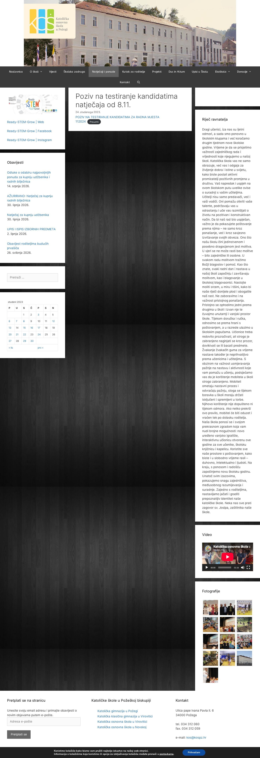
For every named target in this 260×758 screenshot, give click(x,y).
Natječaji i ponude (103, 71)
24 (39, 334)
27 (10, 341)
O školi (34, 71)
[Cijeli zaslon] (248, 567)
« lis (11, 347)
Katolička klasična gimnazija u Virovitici (125, 716)
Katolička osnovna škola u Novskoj (121, 727)
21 (17, 334)
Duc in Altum (177, 71)
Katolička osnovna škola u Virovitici (122, 721)
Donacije (242, 71)
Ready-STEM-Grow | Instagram (29, 140)
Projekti (156, 71)
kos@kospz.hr (196, 737)
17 (39, 327)
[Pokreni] (207, 567)
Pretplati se (19, 734)
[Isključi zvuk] (242, 567)
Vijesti (52, 71)
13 (10, 327)
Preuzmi (94, 121)
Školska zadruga (74, 71)
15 (24, 327)
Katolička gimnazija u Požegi (117, 711)
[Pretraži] (138, 82)
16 (31, 327)
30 (32, 341)
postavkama (167, 754)
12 (53, 321)
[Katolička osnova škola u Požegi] (130, 33)
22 (24, 334)
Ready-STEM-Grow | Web (25, 122)
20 (10, 334)
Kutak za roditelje (133, 71)
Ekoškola (220, 71)
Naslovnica (16, 71)
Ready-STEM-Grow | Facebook (29, 131)
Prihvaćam (194, 752)
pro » (40, 347)
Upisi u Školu (200, 71)
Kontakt (125, 82)
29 (24, 341)
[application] (227, 557)
